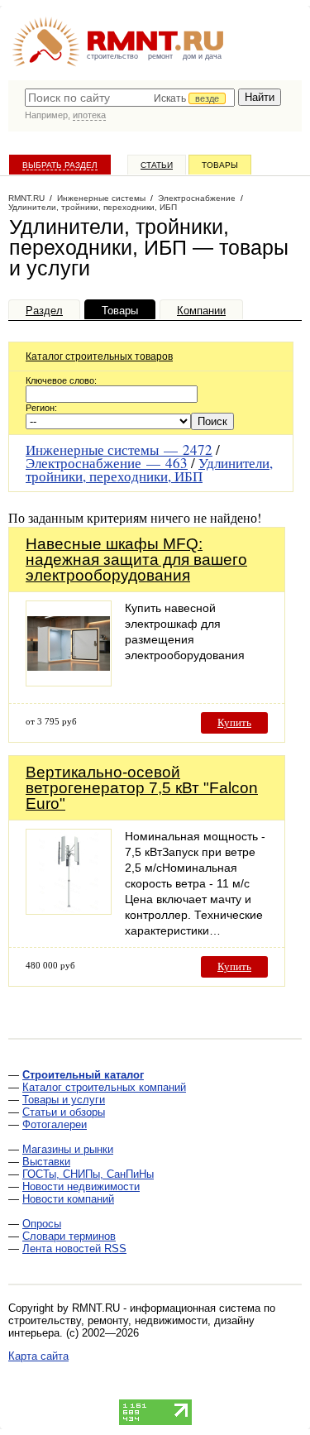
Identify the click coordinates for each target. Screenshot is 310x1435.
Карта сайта (38, 1356)
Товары (220, 165)
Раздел (44, 310)
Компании (201, 310)
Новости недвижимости (81, 1186)
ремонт (160, 56)
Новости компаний (68, 1199)
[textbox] (130, 97)
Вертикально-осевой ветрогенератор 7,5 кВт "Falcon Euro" (142, 787)
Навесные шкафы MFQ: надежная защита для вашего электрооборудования (136, 559)
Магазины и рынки (67, 1149)
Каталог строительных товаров (99, 356)
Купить (234, 722)
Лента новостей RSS (74, 1248)
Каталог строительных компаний (104, 1087)
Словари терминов (69, 1236)
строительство (112, 56)
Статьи (157, 165)
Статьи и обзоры (63, 1112)
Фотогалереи (54, 1124)
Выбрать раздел (60, 165)
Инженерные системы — (119, 449)
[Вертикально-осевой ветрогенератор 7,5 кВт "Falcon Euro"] (68, 910)
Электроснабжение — (107, 462)
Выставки (46, 1161)
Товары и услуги (63, 1099)
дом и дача (202, 56)
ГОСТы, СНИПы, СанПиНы (88, 1174)
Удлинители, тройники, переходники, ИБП (149, 469)
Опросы (41, 1223)
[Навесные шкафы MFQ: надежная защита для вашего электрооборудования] (68, 682)
